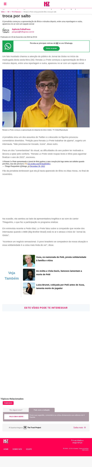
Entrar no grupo (51, 48)
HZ (8, 12)
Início (3, 12)
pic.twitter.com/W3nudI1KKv (39, 164)
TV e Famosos (16, 12)
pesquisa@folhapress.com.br (23, 32)
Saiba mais (78, 428)
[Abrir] (5, 4)
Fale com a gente (16, 416)
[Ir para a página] (29, 266)
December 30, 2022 (37, 166)
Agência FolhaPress (21, 29)
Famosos (8, 403)
